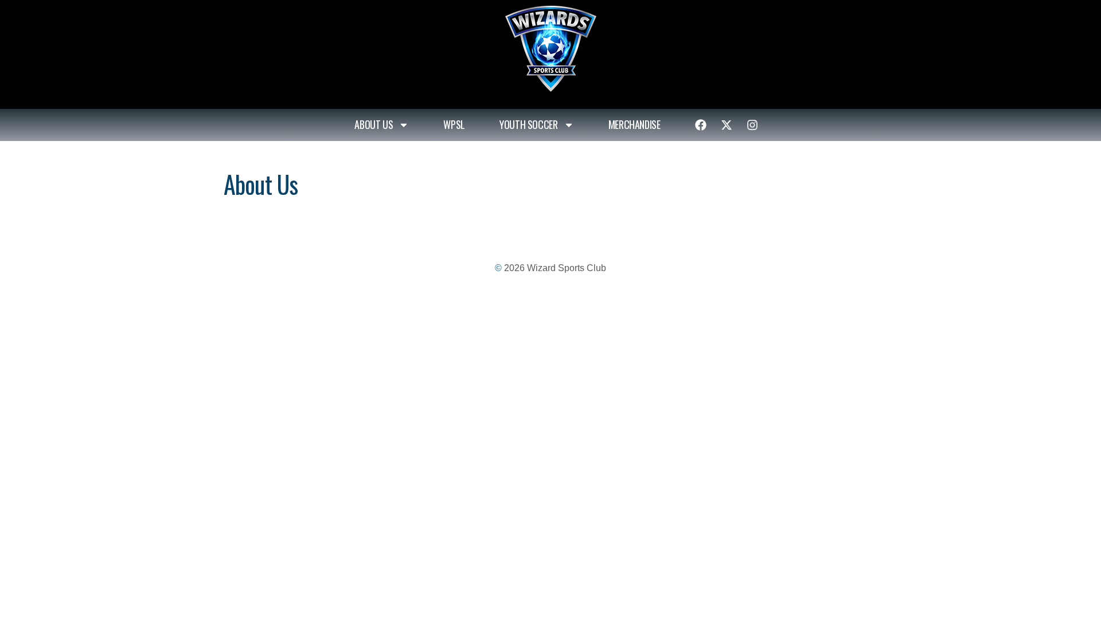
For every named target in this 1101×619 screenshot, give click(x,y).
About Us (373, 124)
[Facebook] (700, 124)
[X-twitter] (726, 124)
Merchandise (634, 124)
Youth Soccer (528, 124)
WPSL (454, 124)
